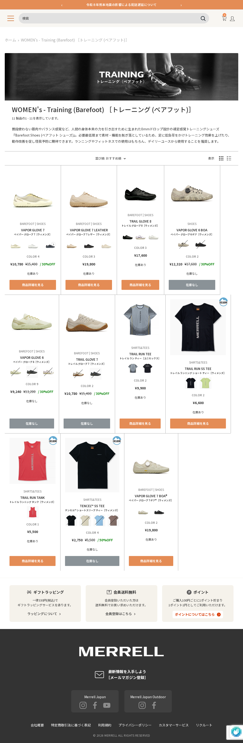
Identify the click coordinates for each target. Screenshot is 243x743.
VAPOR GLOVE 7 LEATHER (89, 232)
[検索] (203, 18)
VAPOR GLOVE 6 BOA (192, 232)
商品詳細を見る (33, 285)
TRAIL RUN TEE (140, 356)
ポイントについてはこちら (195, 614)
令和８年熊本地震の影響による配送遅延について (121, 4)
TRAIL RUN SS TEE (198, 370)
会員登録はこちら (118, 613)
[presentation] (53, 244)
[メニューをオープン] (10, 18)
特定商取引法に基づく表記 (71, 725)
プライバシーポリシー (135, 725)
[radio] (16, 244)
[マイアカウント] (232, 19)
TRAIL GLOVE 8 (140, 223)
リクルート (204, 725)
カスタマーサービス (174, 725)
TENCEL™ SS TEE (92, 508)
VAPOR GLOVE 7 (33, 232)
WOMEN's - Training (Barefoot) (75, 40)
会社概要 (37, 725)
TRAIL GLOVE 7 (87, 361)
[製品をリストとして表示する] (229, 158)
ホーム (10, 40)
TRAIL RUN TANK (32, 499)
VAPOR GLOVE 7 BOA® (151, 498)
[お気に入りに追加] (10, 171)
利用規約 (104, 725)
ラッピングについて (42, 613)
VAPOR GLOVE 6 (32, 359)
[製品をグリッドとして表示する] (221, 158)
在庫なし (192, 285)
